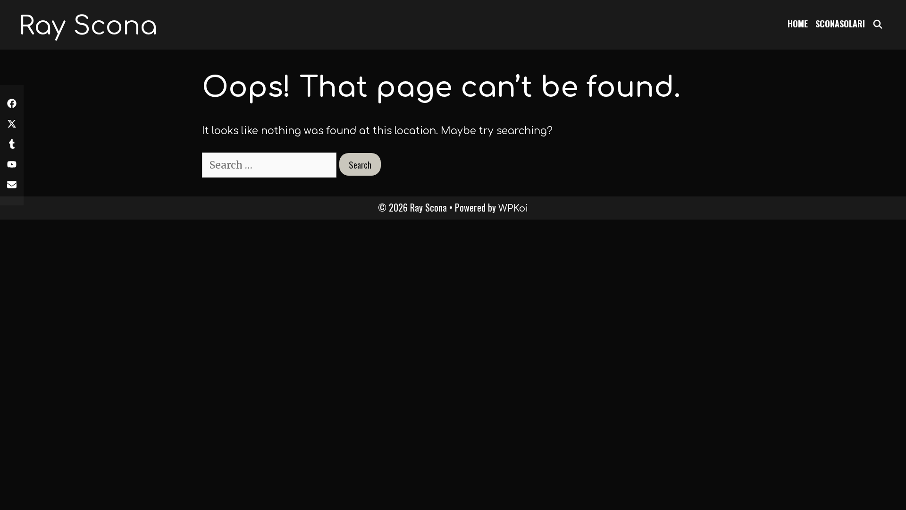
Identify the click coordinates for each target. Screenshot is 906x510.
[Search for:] (270, 165)
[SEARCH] (878, 23)
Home (798, 23)
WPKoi (513, 208)
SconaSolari (840, 23)
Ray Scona (88, 26)
